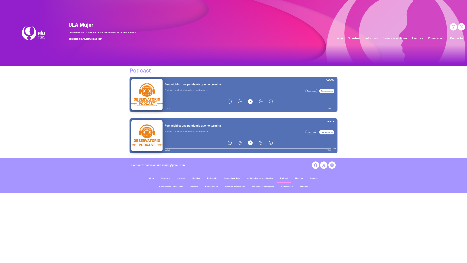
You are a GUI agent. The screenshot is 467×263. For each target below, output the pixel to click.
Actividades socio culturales (260, 178)
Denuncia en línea (395, 38)
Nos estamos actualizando (171, 187)
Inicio (339, 38)
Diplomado (212, 178)
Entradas (304, 187)
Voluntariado (436, 38)
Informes (371, 38)
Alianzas (417, 38)
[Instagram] (453, 27)
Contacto (456, 38)
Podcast (284, 178)
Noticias (196, 178)
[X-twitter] (461, 27)
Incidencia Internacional (263, 187)
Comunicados (211, 187)
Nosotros (354, 38)
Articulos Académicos (235, 187)
